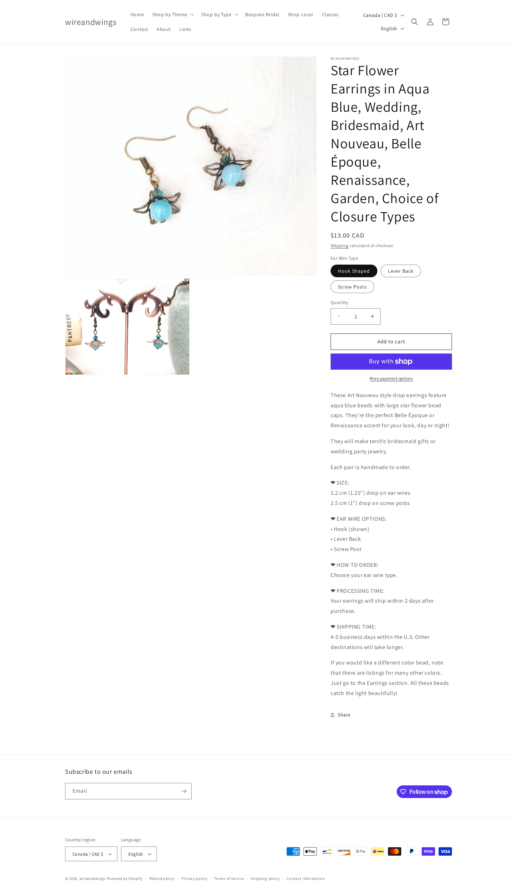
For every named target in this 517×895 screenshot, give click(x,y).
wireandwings (92, 878)
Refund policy (161, 878)
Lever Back (401, 271)
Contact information (306, 878)
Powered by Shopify (125, 878)
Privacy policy (194, 878)
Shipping (340, 245)
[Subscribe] (183, 791)
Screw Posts (352, 287)
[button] (172, 14)
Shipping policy (265, 878)
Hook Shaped (354, 271)
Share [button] (344, 715)
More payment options (391, 378)
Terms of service (229, 878)
